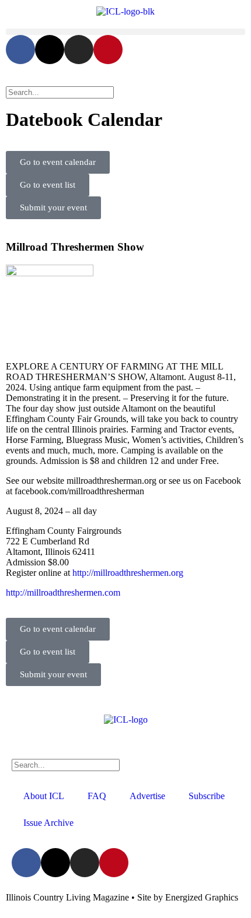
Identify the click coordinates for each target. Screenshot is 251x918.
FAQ (97, 796)
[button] (125, 32)
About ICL (43, 796)
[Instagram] (78, 49)
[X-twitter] (49, 49)
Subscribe (207, 796)
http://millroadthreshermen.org (127, 573)
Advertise (147, 796)
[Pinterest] (108, 49)
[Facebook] (20, 49)
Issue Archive (48, 823)
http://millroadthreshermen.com (63, 592)
